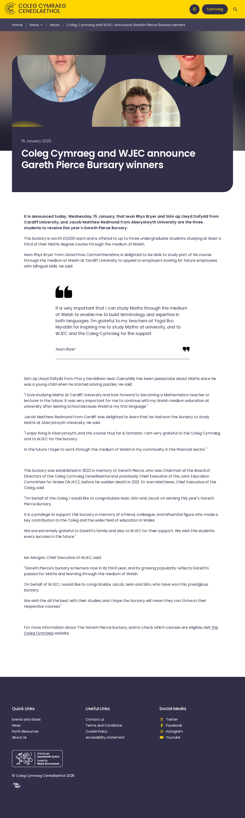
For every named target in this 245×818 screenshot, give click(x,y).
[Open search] (235, 9)
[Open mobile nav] (194, 9)
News (34, 24)
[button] (16, 786)
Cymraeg (215, 9)
